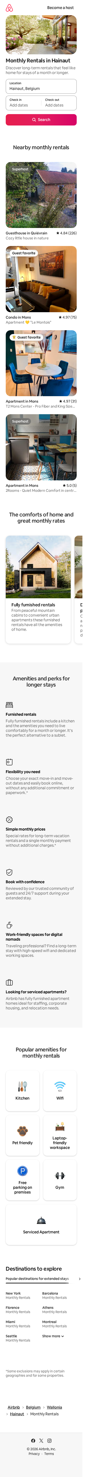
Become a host (60, 7)
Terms (49, 1454)
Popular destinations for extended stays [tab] (37, 1279)
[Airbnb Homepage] (9, 7)
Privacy (34, 1454)
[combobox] (41, 88)
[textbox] (23, 105)
